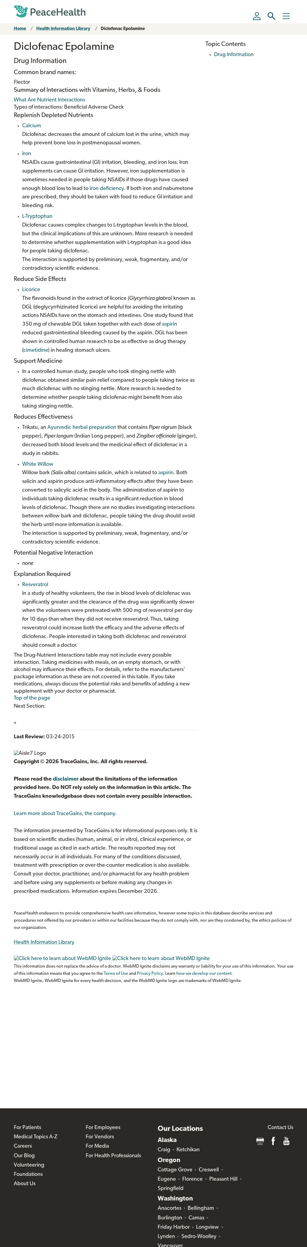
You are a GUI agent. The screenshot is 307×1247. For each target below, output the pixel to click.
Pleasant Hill (223, 1179)
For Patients (27, 1128)
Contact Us (280, 1128)
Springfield (170, 1188)
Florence (192, 1179)
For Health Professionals (113, 1156)
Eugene (167, 1179)
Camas (196, 1218)
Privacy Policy (150, 973)
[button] (271, 16)
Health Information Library (63, 29)
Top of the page (32, 698)
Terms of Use (116, 973)
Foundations (28, 1174)
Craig (164, 1150)
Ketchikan (188, 1150)
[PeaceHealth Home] (50, 12)
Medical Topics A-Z (35, 1137)
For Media (97, 1146)
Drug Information (234, 55)
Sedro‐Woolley (198, 1236)
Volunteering (29, 1165)
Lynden (166, 1236)
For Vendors (100, 1137)
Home (20, 29)
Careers (23, 1146)
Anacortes (169, 1208)
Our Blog (24, 1156)
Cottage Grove (175, 1170)
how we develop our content (204, 973)
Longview (207, 1227)
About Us (24, 1184)
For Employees (103, 1128)
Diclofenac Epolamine (123, 29)
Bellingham (201, 1208)
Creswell (209, 1170)
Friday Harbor (174, 1227)
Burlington (170, 1218)
